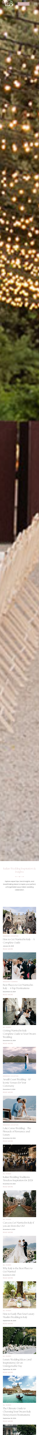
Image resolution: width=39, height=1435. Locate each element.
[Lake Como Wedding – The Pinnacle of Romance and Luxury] (19, 1109)
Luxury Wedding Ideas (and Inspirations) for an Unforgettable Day (17, 1363)
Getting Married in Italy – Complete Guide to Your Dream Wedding (19, 1034)
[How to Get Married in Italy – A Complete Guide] (19, 920)
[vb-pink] (11, 4)
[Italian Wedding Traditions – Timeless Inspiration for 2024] (19, 1158)
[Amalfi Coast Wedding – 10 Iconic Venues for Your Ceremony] (19, 1060)
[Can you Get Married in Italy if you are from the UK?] (19, 1203)
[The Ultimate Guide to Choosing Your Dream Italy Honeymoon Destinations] (19, 1389)
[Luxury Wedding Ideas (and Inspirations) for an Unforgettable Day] (19, 1340)
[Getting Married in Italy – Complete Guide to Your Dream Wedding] (19, 1011)
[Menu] (34, 4)
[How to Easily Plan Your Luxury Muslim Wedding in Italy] (19, 1294)
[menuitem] (24, 4)
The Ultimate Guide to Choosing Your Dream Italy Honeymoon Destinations (17, 1411)
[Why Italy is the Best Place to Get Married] (19, 1249)
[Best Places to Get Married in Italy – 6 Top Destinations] (19, 965)
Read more (8, 949)
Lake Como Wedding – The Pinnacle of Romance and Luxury (17, 1131)
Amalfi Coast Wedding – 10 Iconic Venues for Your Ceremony (17, 1082)
